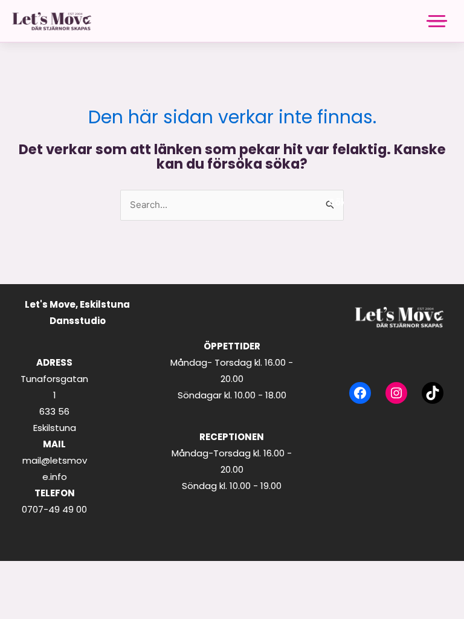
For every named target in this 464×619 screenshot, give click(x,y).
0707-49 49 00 (54, 509)
